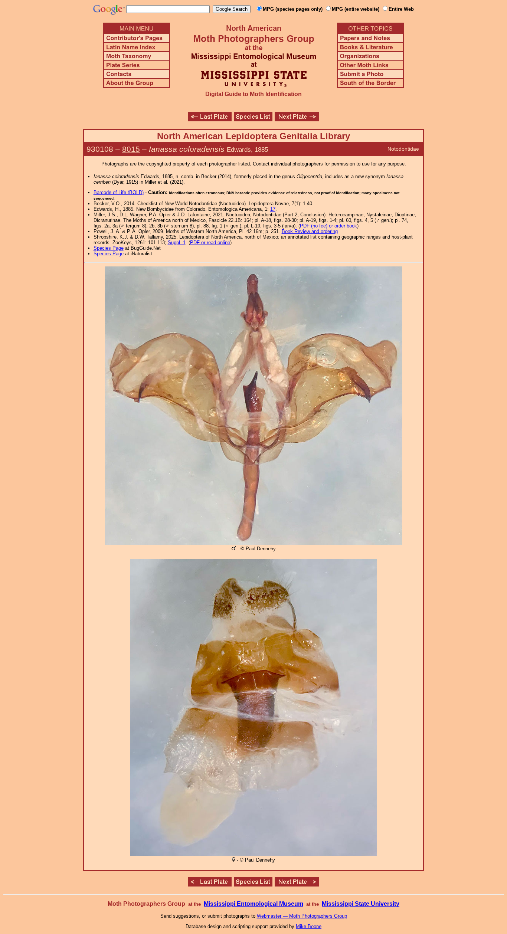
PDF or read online (210, 242)
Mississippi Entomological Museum (253, 904)
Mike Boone (308, 926)
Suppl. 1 (177, 242)
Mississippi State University (360, 904)
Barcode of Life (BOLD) (119, 192)
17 (272, 209)
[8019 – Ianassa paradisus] (210, 119)
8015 (131, 149)
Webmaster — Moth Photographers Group (302, 916)
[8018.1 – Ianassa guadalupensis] (297, 119)
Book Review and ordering (310, 231)
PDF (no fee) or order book (328, 226)
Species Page (109, 248)
